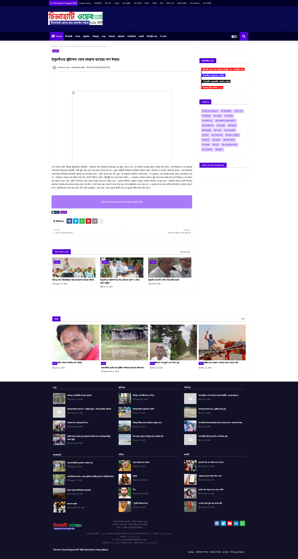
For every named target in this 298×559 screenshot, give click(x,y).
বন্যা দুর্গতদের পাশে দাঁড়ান (141, 462)
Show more (185, 251)
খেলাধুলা (117, 3)
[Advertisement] (108, 81)
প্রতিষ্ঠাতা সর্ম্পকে (202, 551)
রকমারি (141, 36)
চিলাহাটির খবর (152, 36)
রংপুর (103, 36)
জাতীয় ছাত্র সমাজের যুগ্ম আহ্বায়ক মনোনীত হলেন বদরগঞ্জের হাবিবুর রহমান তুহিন (88, 438)
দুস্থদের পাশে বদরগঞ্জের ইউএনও (77, 422)
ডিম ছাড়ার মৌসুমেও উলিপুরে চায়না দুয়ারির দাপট (148, 436)
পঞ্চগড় (77, 36)
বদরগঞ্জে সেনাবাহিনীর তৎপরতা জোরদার (79, 395)
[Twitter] (76, 221)
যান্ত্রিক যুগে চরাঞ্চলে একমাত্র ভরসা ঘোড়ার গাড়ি (221, 362)
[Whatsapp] (82, 221)
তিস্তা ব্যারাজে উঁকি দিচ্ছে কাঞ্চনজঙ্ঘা (79, 490)
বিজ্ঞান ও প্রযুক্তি (233, 135)
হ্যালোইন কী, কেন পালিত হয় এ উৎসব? (211, 462)
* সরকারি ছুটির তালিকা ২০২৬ (212, 87)
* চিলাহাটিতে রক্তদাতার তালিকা (213, 75)
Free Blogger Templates (115, 554)
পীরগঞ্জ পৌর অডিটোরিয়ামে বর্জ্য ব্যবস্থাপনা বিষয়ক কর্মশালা (73, 279)
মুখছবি (135, 475)
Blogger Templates (75, 554)
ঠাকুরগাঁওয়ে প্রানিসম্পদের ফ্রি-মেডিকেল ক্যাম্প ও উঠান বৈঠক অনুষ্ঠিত (120, 281)
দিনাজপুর (96, 36)
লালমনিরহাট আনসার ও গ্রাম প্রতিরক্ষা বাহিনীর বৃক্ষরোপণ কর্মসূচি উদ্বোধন (90, 476)
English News (85, 3)
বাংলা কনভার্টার (207, 3)
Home (59, 36)
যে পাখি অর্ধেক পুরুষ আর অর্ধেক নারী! (210, 503)
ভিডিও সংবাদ (170, 3)
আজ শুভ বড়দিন (72, 503)
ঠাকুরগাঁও (86, 36)
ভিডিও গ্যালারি (230, 140)
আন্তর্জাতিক (98, 3)
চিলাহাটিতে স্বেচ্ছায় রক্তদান (226, 120)
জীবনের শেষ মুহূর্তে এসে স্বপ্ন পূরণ (167, 362)
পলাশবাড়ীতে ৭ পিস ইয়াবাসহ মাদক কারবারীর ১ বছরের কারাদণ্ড (218, 395)
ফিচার (162, 3)
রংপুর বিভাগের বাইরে (231, 144)
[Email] (95, 221)
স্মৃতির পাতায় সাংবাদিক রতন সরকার (69, 362)
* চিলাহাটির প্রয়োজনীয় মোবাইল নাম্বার (215, 81)
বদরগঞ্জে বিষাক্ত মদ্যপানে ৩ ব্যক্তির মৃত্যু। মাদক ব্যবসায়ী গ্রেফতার (89, 408)
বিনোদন (147, 3)
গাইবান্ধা (111, 36)
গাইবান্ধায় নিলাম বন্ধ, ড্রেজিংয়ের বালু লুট (212, 408)
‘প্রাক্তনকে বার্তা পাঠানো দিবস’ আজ (209, 475)
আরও (243, 319)
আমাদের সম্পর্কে (215, 551)
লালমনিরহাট (131, 36)
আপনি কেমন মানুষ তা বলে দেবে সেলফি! (211, 489)
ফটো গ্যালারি (138, 3)
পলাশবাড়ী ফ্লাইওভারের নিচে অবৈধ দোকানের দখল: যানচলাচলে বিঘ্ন (220, 422)
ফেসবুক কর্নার (218, 135)
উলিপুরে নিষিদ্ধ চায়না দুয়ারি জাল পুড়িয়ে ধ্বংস (147, 422)
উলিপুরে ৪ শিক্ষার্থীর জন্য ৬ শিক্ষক (143, 395)
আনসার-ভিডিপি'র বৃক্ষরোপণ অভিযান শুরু (80, 462)
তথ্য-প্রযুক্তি (126, 3)
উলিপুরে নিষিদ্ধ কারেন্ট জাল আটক (143, 408)
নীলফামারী (68, 36)
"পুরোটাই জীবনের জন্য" (141, 503)
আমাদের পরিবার (182, 3)
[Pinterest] (88, 221)
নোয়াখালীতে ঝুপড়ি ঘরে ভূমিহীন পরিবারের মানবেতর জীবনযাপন (122, 367)
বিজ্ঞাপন (207, 140)
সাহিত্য (154, 3)
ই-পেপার (163, 36)
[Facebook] (69, 221)
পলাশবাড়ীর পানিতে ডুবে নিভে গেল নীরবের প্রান (213, 436)
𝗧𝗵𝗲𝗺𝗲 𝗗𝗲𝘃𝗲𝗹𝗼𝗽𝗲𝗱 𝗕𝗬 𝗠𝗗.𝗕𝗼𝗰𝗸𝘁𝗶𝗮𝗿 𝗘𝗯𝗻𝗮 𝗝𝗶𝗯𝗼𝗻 (80, 549)
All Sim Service (211, 111)
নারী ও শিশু (108, 3)
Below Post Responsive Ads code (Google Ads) (122, 201)
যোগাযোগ (225, 551)
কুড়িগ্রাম (121, 36)
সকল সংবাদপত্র (195, 3)
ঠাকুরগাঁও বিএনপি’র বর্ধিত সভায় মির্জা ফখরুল (163, 279)
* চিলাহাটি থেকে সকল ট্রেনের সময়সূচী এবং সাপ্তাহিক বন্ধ (223, 69)
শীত (134, 489)
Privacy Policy (237, 551)
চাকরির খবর (208, 120)
